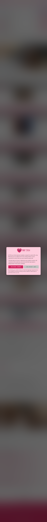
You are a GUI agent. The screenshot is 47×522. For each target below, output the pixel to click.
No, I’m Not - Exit (31, 266)
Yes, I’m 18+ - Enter (16, 266)
